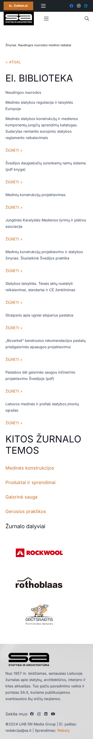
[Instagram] (78, 6)
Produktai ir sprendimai (30, 482)
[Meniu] (43, 6)
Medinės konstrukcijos (29, 468)
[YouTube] (53, 714)
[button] (86, 18)
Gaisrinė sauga (21, 497)
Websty (63, 730)
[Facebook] (71, 6)
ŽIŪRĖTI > (14, 150)
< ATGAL (13, 62)
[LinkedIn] (85, 6)
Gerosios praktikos (25, 511)
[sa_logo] (19, 18)
